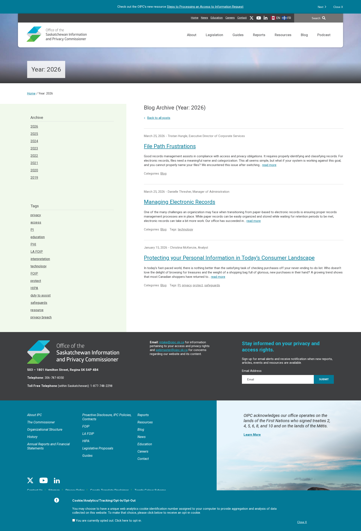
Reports (259, 40)
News (204, 17)
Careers (230, 17)
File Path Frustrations (170, 146)
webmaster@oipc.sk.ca (172, 350)
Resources (283, 40)
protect (198, 285)
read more (269, 165)
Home (194, 17)
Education (217, 17)
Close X (338, 7)
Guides (238, 40)
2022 (34, 156)
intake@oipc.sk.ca (171, 342)
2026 (34, 126)
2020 (34, 170)
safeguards (212, 285)
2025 (34, 134)
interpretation (40, 259)
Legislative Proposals (97, 448)
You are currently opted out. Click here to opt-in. (109, 520)
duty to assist (41, 295)
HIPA (34, 288)
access (36, 222)
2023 (34, 148)
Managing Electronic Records (179, 202)
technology (185, 229)
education (38, 237)
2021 (34, 163)
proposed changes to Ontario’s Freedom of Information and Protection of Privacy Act (196, 7)
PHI (33, 244)
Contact (242, 17)
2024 (34, 141)
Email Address (252, 371)
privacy (186, 285)
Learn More (252, 435)
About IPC (34, 415)
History (32, 437)
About (192, 40)
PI (179, 285)
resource (37, 310)
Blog (304, 40)
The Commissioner (41, 422)
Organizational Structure (44, 430)
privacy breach (41, 317)
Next (321, 7)
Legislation (214, 40)
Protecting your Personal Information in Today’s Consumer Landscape (229, 258)
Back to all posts (158, 118)
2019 (34, 178)
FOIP (34, 274)
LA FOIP (37, 252)
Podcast (324, 40)
